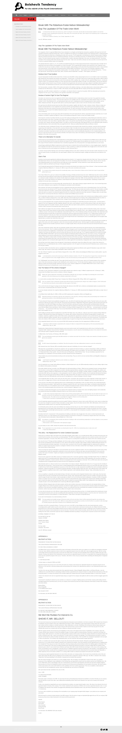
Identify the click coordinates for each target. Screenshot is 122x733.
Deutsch (31, 15)
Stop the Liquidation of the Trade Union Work (23, 29)
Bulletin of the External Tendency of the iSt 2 (23, 34)
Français (37, 15)
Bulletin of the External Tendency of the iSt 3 (23, 37)
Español (43, 15)
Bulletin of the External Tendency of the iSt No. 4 (24, 40)
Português (50, 15)
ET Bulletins (41, 19)
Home (20, 15)
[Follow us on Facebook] (29, 19)
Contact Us (93, 15)
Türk (69, 15)
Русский (56, 15)
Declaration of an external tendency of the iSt (23, 26)
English (25, 15)
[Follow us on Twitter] (31, 19)
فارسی (86, 15)
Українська (63, 15)
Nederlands (75, 15)
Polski (81, 15)
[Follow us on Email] (33, 19)
